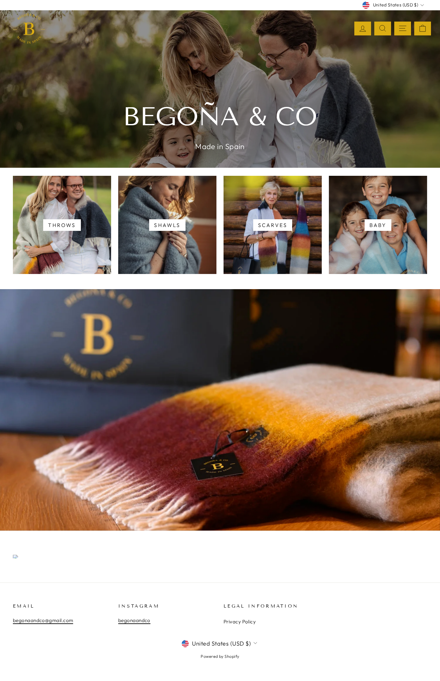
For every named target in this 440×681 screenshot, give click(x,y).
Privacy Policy (240, 622)
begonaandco (134, 620)
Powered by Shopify (220, 656)
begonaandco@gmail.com (43, 620)
